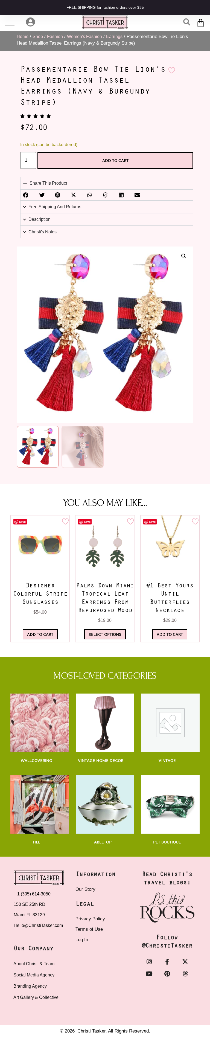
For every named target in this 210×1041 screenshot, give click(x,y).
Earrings (114, 36)
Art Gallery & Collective (36, 997)
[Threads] (185, 974)
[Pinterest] (167, 974)
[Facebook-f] (167, 962)
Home (22, 36)
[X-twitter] (185, 962)
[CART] (201, 23)
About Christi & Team (33, 963)
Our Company (33, 949)
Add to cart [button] (40, 634)
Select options (105, 634)
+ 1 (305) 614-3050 (32, 894)
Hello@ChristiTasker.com (38, 925)
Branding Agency (30, 986)
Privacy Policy (90, 918)
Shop (38, 36)
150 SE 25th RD (30, 904)
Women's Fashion (84, 36)
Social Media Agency (33, 975)
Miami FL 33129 (29, 914)
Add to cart (115, 160)
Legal (85, 904)
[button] (184, 256)
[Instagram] (149, 962)
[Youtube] (149, 974)
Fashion (55, 36)
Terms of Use (89, 929)
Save (22, 522)
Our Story (85, 889)
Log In (81, 939)
